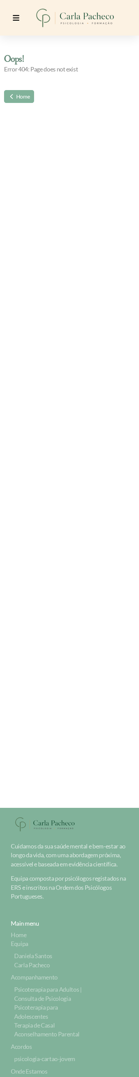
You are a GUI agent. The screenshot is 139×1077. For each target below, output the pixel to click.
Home (22, 96)
